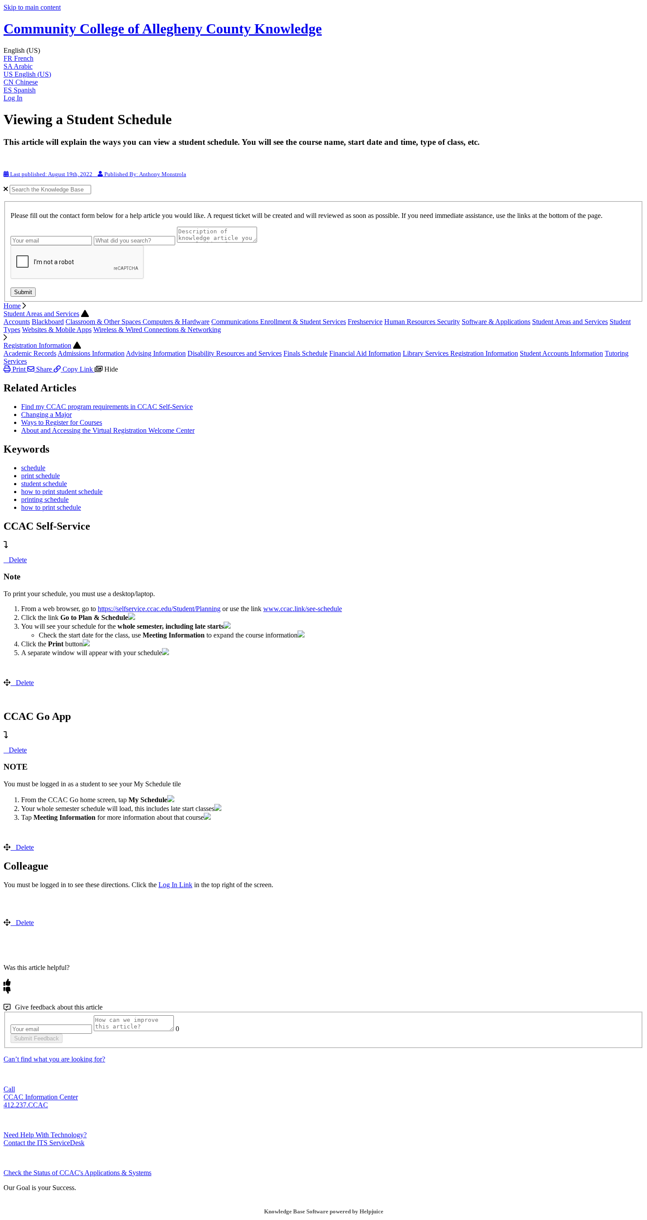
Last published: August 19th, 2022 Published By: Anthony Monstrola (97, 174)
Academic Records (30, 353)
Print (19, 369)
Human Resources (410, 321)
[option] (323, 59)
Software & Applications (496, 321)
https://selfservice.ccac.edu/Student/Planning (159, 608)
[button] (323, 51)
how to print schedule (51, 507)
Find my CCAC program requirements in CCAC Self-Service (107, 406)
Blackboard (48, 321)
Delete (18, 560)
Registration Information (37, 345)
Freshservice (365, 321)
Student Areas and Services (41, 313)
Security (448, 321)
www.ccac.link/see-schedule (302, 608)
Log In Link (175, 884)
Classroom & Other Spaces (104, 321)
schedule (33, 468)
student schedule (44, 483)
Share (44, 369)
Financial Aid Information (365, 353)
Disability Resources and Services (234, 353)
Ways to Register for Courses (61, 422)
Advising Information (156, 353)
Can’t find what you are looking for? (54, 1059)
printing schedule (45, 499)
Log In (13, 98)
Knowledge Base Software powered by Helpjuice (323, 1211)
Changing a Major (46, 414)
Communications (235, 321)
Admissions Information (91, 353)
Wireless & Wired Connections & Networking (157, 329)
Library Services (426, 353)
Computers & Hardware (176, 321)
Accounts (17, 321)
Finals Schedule (305, 353)
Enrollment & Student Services (303, 321)
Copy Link (78, 369)
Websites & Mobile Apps (57, 329)
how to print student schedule (62, 491)
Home (12, 306)
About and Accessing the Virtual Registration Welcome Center (108, 430)
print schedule (40, 475)
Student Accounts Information (561, 353)
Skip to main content (32, 7)
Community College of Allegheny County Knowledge (163, 29)
